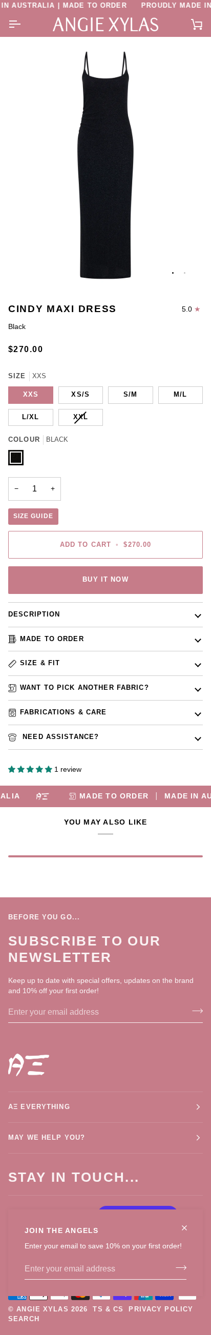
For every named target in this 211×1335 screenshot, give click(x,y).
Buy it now (105, 579)
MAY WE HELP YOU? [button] (46, 1137)
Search (23, 1319)
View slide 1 (173, 273)
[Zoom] (27, 268)
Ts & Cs (108, 1309)
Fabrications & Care (63, 712)
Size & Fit (40, 663)
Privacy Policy (161, 1309)
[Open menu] (23, 24)
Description (34, 614)
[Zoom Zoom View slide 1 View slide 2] (105, 165)
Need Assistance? (59, 737)
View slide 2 (184, 273)
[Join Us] (178, 1268)
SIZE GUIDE (33, 516)
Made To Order (52, 639)
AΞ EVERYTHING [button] (39, 1107)
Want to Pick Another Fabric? (84, 687)
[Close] (189, 1223)
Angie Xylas (42, 1309)
